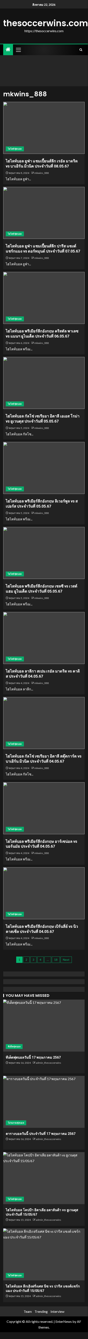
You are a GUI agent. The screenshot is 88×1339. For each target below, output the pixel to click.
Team (28, 1311)
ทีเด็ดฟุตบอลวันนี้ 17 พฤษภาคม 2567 (33, 1057)
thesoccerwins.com (45, 23)
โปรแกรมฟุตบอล (16, 1122)
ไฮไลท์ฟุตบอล (15, 148)
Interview (57, 1311)
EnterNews (63, 1321)
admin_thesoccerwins (48, 1062)
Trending (41, 1311)
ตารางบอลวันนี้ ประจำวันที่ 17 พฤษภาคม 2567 (40, 1134)
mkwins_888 (41, 173)
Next (66, 959)
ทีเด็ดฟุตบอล (14, 1046)
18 (56, 959)
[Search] (81, 50)
